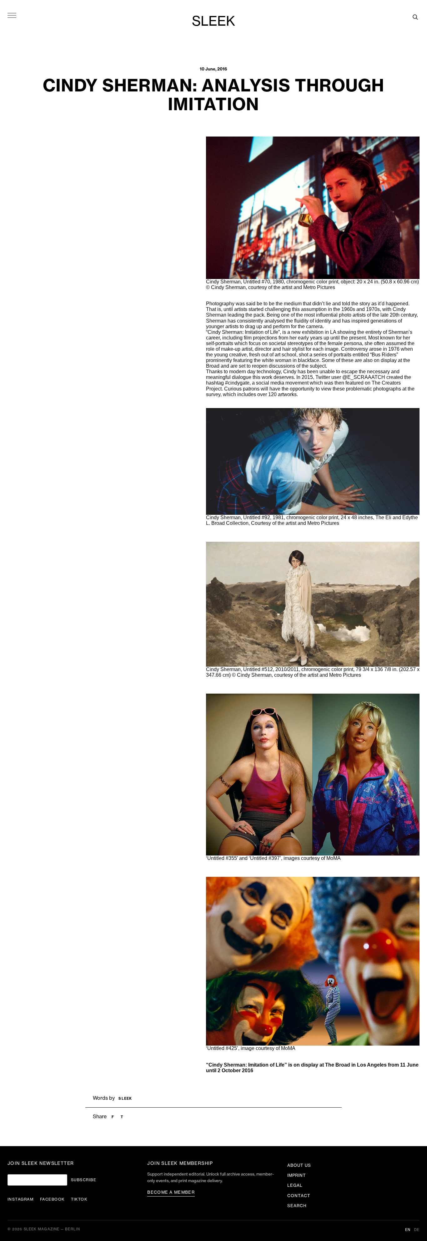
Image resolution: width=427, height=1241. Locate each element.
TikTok (79, 1199)
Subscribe (83, 1180)
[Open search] (415, 17)
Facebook (52, 1199)
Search (297, 1206)
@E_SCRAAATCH (363, 377)
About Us (299, 1165)
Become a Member (171, 1192)
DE (416, 1230)
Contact (298, 1196)
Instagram (21, 1199)
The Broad (337, 1065)
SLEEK (213, 21)
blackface (308, 360)
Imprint (296, 1175)
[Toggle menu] (12, 15)
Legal (295, 1185)
